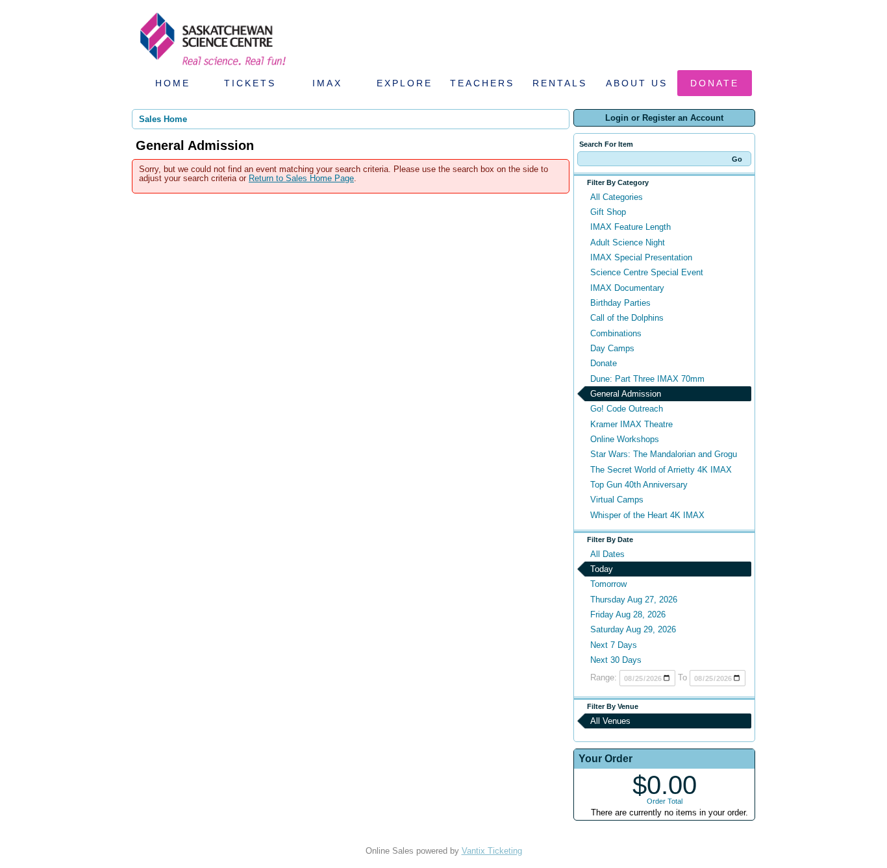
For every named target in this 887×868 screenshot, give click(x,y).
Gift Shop (608, 212)
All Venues (610, 721)
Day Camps (612, 348)
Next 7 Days (613, 645)
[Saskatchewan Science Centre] (212, 66)
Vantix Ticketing (492, 851)
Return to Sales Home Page (301, 178)
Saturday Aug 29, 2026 (633, 629)
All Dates (607, 554)
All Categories (616, 197)
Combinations (616, 333)
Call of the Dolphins (627, 318)
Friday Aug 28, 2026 (628, 614)
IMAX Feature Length (630, 227)
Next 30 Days (616, 660)
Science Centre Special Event (646, 272)
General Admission (625, 394)
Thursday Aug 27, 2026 (633, 599)
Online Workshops (624, 439)
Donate (714, 83)
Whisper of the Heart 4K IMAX (647, 515)
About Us (637, 83)
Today (601, 569)
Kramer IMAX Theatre (631, 424)
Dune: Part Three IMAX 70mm (647, 379)
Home (172, 83)
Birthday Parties (620, 303)
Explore (404, 83)
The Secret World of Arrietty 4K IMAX (661, 470)
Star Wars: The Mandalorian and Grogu (663, 454)
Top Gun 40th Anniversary (639, 485)
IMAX (327, 83)
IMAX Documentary (627, 288)
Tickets (250, 83)
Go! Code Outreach (626, 409)
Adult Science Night (627, 242)
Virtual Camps (616, 499)
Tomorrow (608, 584)
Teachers (482, 83)
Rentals (559, 83)
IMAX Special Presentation (641, 257)
